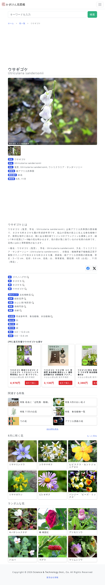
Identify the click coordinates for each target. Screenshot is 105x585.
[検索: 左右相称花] (33, 294)
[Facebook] (88, 268)
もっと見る (92, 436)
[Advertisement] (52, 47)
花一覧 (22, 23)
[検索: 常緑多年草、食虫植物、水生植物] (51, 316)
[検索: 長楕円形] (25, 306)
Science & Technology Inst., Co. (51, 572)
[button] (14, 151)
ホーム (11, 23)
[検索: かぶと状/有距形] (33, 302)
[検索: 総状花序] (25, 298)
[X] (94, 268)
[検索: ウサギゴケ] (25, 288)
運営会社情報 (52, 577)
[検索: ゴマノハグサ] (28, 277)
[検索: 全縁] (20, 310)
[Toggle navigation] (99, 4)
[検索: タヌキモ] (23, 281)
